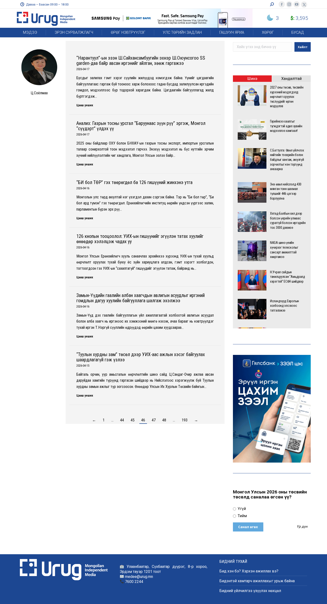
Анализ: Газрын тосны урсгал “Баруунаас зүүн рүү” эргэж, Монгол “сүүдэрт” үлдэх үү (140, 125)
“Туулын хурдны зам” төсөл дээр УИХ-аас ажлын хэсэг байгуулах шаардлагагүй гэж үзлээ (140, 357)
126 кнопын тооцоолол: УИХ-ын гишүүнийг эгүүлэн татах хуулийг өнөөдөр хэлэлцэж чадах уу (139, 238)
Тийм (242, 516)
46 (143, 420)
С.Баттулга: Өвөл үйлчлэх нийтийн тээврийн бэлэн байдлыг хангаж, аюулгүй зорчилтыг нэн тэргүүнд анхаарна (287, 159)
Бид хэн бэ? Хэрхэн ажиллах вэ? (248, 571)
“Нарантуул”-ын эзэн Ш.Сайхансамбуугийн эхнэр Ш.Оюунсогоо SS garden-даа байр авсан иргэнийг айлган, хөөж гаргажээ (140, 60)
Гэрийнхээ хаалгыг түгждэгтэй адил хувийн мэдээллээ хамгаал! (286, 126)
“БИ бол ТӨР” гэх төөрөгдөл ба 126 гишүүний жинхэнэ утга (134, 182)
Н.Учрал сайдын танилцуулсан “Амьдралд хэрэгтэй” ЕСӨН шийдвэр (287, 276)
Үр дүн (302, 526)
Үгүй (241, 508)
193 (184, 420)
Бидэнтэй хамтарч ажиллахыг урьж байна (257, 581)
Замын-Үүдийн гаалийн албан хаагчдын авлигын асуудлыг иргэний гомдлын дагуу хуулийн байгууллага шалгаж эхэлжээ (140, 297)
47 (154, 420)
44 (122, 420)
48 (164, 420)
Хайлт (303, 47)
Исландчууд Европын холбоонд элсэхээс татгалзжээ (284, 305)
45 (133, 420)
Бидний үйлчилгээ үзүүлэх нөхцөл (250, 590)
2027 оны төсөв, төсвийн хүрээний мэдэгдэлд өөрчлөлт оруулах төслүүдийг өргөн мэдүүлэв (287, 96)
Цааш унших (84, 105)
